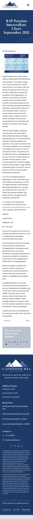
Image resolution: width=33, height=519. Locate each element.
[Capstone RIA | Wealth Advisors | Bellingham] (10, 2)
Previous (7, 320)
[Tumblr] (20, 342)
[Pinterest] (23, 342)
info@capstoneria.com (12, 440)
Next (27, 320)
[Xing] (6, 344)
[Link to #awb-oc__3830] (28, 5)
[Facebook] (6, 342)
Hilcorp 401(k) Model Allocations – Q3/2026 (16, 424)
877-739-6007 (10, 435)
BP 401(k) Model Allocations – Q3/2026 (14, 419)
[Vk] (26, 342)
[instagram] (14, 446)
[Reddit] (12, 342)
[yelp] (21, 446)
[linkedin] (18, 446)
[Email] (17, 344)
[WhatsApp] (18, 342)
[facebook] (11, 446)
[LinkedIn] (15, 342)
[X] (9, 342)
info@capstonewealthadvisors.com (15, 207)
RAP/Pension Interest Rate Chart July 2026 (15, 414)
